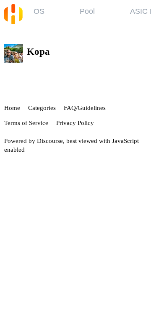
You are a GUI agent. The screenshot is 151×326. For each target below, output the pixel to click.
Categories (42, 107)
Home (12, 107)
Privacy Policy (75, 123)
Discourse (50, 141)
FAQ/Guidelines (85, 107)
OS (39, 11)
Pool (87, 11)
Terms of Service (26, 123)
